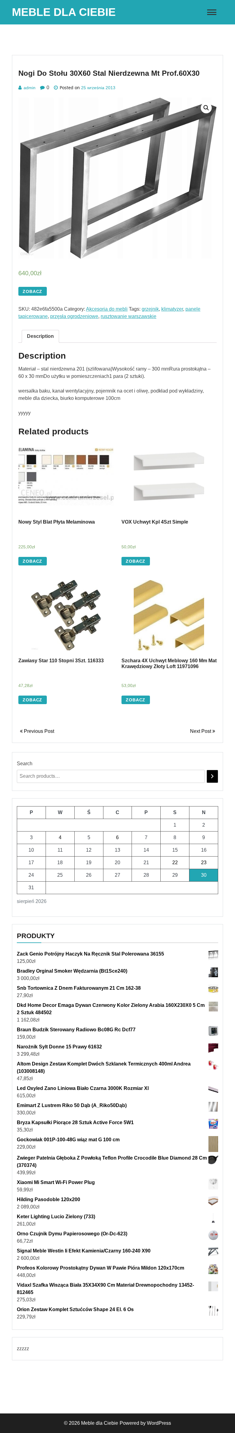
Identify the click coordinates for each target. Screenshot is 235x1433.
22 (175, 862)
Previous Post (38, 731)
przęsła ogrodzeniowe (74, 316)
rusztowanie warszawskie (128, 316)
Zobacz (32, 291)
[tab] (40, 336)
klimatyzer (172, 309)
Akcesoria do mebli (107, 309)
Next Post (201, 731)
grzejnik (150, 309)
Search (24, 763)
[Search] (212, 776)
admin (29, 87)
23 (204, 862)
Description (40, 336)
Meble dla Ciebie (64, 12)
